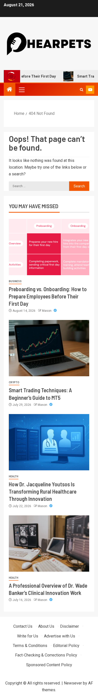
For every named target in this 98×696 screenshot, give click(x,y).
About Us (46, 626)
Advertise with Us (59, 636)
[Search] (81, 90)
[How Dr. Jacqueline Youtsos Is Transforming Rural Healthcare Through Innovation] (49, 442)
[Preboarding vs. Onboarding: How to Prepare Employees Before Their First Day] (49, 247)
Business (15, 281)
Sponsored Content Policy (49, 664)
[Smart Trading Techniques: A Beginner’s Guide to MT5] (49, 348)
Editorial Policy (66, 645)
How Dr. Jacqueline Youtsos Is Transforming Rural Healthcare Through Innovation (42, 491)
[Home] (9, 89)
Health (13, 476)
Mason (47, 310)
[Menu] (21, 89)
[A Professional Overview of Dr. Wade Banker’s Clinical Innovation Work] (49, 543)
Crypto (14, 382)
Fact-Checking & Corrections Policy (46, 655)
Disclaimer (69, 626)
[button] (21, 89)
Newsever (73, 683)
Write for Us (27, 636)
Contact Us (22, 626)
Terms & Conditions (30, 645)
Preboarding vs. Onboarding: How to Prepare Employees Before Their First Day (48, 296)
